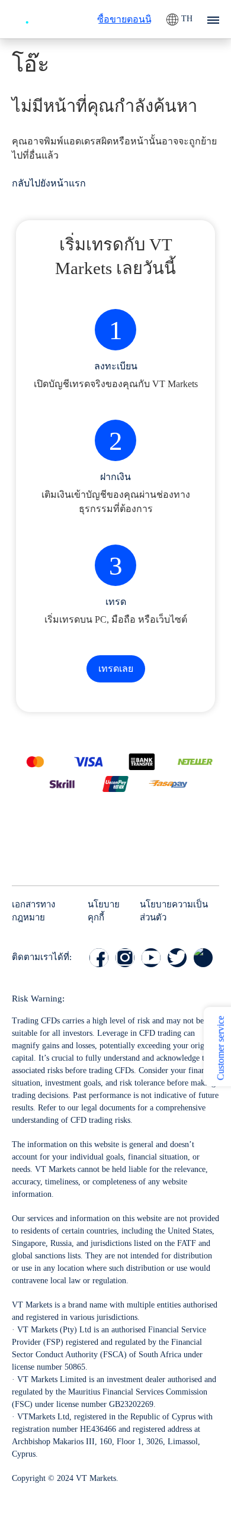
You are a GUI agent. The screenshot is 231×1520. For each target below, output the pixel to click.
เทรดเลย (115, 669)
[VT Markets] (44, 18)
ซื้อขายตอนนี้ (124, 19)
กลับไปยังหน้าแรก (49, 183)
